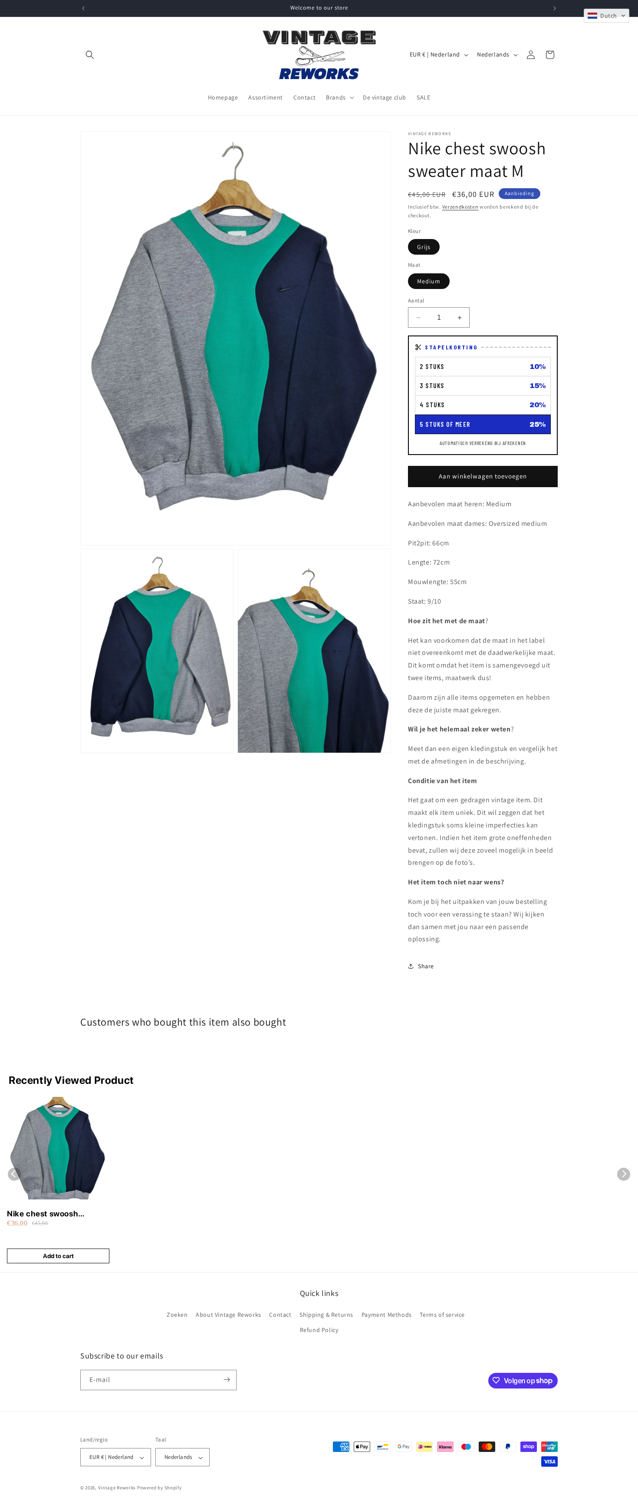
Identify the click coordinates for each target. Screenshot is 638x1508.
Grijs (424, 247)
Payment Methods (387, 1314)
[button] (89, 54)
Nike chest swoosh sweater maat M (42, 1214)
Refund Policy (319, 1330)
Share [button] (426, 966)
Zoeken (177, 1314)
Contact (280, 1314)
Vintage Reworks (117, 1488)
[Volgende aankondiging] (554, 8)
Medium (429, 281)
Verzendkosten (460, 206)
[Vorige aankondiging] (83, 8)
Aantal (416, 300)
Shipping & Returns (326, 1314)
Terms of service (442, 1314)
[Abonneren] (226, 1379)
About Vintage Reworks (228, 1314)
